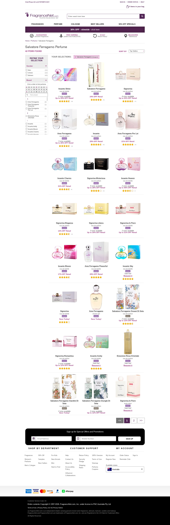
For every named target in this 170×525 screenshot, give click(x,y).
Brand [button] (29, 80)
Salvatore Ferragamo (87, 57)
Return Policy (84, 455)
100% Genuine (97, 455)
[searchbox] (103, 16)
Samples (41, 459)
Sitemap (95, 463)
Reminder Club (125, 459)
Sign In (122, 2)
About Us (68, 463)
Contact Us (69, 459)
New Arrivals (55, 459)
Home (27, 41)
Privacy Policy (42, 508)
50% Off (41, 455)
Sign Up (129, 439)
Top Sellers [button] (134, 51)
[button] (26, 87)
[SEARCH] (142, 16)
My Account (110, 455)
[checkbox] (36, 70)
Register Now (110, 459)
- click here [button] (85, 29)
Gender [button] (30, 66)
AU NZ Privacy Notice (55, 508)
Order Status (132, 2)
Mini (52, 463)
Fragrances (29, 455)
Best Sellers (42, 463)
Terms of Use (97, 459)
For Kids (54, 455)
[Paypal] (57, 491)
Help (142, 2)
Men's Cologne (30, 465)
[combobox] (106, 16)
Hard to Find (55, 467)
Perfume (34, 41)
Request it (128, 276)
